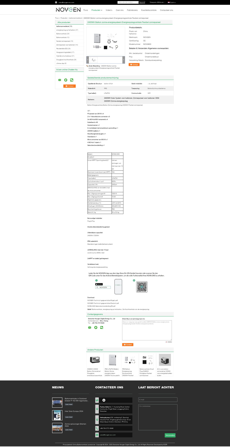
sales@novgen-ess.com (66, 2)
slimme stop (60, 63)
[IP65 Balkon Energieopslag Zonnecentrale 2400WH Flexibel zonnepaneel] (130, 360)
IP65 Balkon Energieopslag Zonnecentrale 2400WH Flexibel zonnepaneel (127, 373)
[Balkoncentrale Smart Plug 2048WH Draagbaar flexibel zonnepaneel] (147, 360)
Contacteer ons (166, 10)
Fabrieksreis (132, 10)
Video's (109, 10)
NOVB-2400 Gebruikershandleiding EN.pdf (101, 306)
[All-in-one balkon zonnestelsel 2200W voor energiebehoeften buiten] (165, 360)
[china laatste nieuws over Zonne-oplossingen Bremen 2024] (57, 428)
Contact (135, 65)
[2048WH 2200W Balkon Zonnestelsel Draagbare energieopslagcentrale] (95, 360)
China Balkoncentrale (80, 444)
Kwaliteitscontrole (148, 10)
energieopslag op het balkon (65, 30)
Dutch (172, 2)
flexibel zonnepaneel (63, 41)
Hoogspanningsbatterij (63, 52)
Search (142, 3)
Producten (96, 10)
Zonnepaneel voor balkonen (65, 45)
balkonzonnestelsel (75, 18)
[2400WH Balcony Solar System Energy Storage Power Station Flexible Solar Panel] (105, 41)
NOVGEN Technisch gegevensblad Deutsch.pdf (103, 303)
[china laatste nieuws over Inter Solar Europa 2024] (57, 415)
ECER (165, 444)
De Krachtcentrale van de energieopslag (136, 309)
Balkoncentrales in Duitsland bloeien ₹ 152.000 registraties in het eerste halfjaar (76, 399)
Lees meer (68, 404)
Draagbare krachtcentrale (64, 60)
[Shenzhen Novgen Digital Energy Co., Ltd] (68, 9)
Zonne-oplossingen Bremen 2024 (75, 425)
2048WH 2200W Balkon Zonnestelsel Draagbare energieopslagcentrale (94, 372)
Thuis (85, 10)
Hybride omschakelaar (63, 56)
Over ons (120, 10)
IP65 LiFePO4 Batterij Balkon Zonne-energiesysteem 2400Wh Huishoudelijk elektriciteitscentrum (112, 373)
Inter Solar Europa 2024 (74, 411)
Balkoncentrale (61, 34)
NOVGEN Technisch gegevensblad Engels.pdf (102, 300)
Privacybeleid (67, 444)
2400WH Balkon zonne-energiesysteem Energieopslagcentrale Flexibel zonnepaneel (104, 68)
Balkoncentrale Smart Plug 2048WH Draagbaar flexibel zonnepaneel (147, 372)
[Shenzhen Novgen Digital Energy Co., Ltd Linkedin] (103, 400)
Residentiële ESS (61, 48)
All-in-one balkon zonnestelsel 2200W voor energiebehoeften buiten (164, 372)
